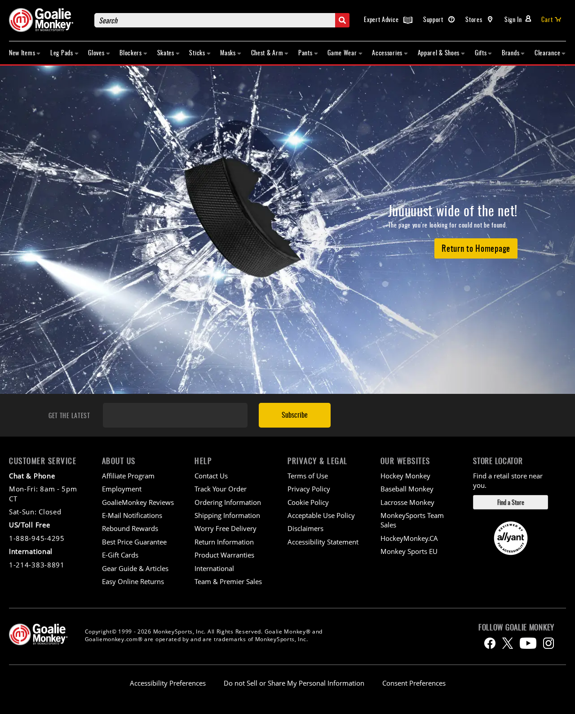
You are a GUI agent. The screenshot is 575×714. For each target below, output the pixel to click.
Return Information (224, 541)
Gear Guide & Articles (135, 568)
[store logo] (47, 20)
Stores (474, 19)
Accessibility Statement (323, 541)
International (214, 568)
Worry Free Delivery (226, 528)
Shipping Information (227, 515)
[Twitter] (507, 643)
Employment (122, 488)
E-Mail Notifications (132, 515)
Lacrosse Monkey (407, 502)
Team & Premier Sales (228, 581)
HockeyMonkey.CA (409, 538)
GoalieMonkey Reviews (138, 502)
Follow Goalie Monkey (516, 627)
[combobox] (221, 20)
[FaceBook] (489, 643)
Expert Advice (382, 19)
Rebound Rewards (130, 528)
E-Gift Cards (120, 554)
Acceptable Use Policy (321, 515)
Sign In (513, 19)
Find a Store (510, 502)
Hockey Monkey (405, 475)
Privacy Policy (309, 488)
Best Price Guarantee (134, 541)
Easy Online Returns (133, 581)
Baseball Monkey (406, 488)
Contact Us (211, 475)
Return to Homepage (476, 247)
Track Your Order (221, 488)
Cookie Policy (308, 502)
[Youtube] (528, 643)
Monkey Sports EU (409, 551)
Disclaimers (305, 528)
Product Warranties (224, 554)
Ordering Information (228, 502)
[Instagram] (548, 643)
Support (434, 19)
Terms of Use (308, 475)
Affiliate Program (128, 475)
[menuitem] (25, 52)
